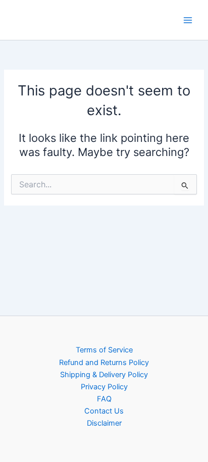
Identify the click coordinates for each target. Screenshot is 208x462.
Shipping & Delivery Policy (104, 374)
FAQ (104, 398)
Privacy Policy (104, 386)
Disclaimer (104, 423)
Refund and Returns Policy (104, 362)
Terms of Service (104, 349)
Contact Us (104, 411)
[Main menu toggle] (188, 20)
